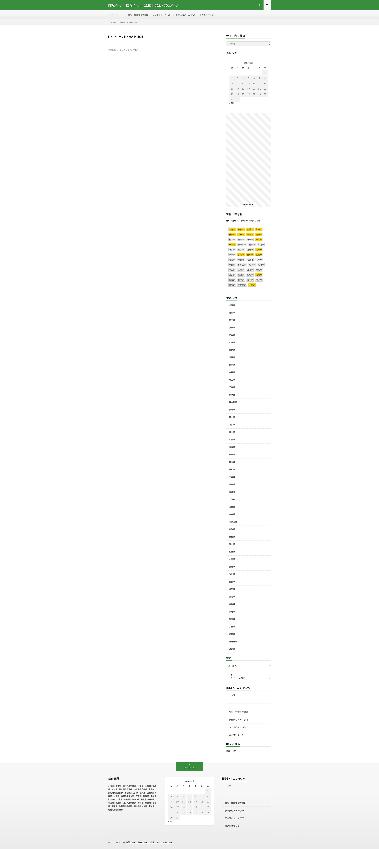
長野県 (232, 447)
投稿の (231, 751)
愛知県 (232, 469)
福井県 (232, 432)
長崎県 (232, 611)
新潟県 (232, 409)
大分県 (232, 626)
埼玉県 (232, 380)
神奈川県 (233, 402)
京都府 (232, 492)
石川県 (232, 424)
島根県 (232, 537)
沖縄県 (232, 649)
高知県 (232, 589)
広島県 (232, 552)
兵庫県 (232, 507)
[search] (268, 43)
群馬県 (232, 372)
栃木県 (232, 365)
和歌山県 (233, 522)
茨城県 (232, 357)
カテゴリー (231, 675)
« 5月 (231, 103)
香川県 (232, 574)
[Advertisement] (249, 157)
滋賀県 (232, 484)
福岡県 (232, 596)
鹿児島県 (233, 641)
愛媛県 (232, 581)
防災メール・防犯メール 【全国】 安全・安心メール (149, 842)
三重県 (232, 477)
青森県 (232, 312)
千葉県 (232, 387)
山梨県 (232, 439)
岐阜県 (232, 454)
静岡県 (232, 462)
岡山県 (232, 544)
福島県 (232, 350)
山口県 (232, 559)
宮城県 (232, 327)
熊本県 (232, 619)
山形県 (232, 342)
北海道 (232, 305)
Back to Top (189, 767)
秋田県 (232, 335)
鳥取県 (232, 529)
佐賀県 (232, 604)
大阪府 (232, 499)
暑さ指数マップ (206, 14)
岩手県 (232, 320)
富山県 (232, 417)
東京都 (232, 394)
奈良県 (232, 514)
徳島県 (232, 567)
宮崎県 (232, 634)
